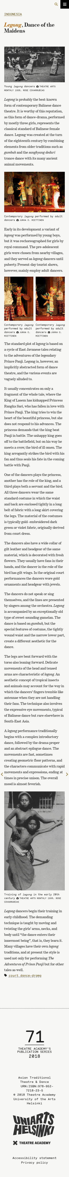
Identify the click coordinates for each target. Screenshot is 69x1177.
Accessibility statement (34, 1158)
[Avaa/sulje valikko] (64, 4)
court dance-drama (25, 975)
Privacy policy (34, 1162)
